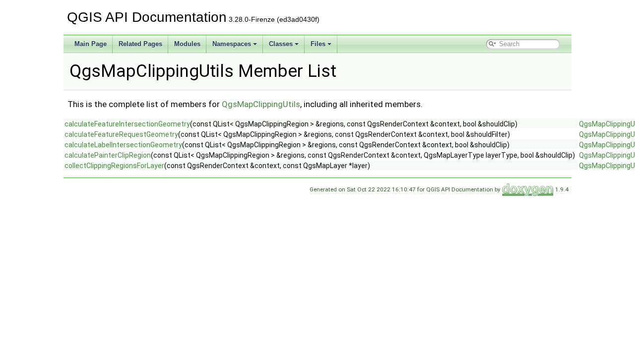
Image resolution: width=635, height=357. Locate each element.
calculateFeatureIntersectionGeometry (127, 124)
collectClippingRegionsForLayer (114, 166)
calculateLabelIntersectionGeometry (123, 145)
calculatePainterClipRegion (107, 155)
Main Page (90, 44)
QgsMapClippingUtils (261, 104)
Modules (187, 44)
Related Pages (140, 44)
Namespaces (231, 44)
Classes (281, 44)
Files (318, 44)
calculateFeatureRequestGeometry (121, 134)
